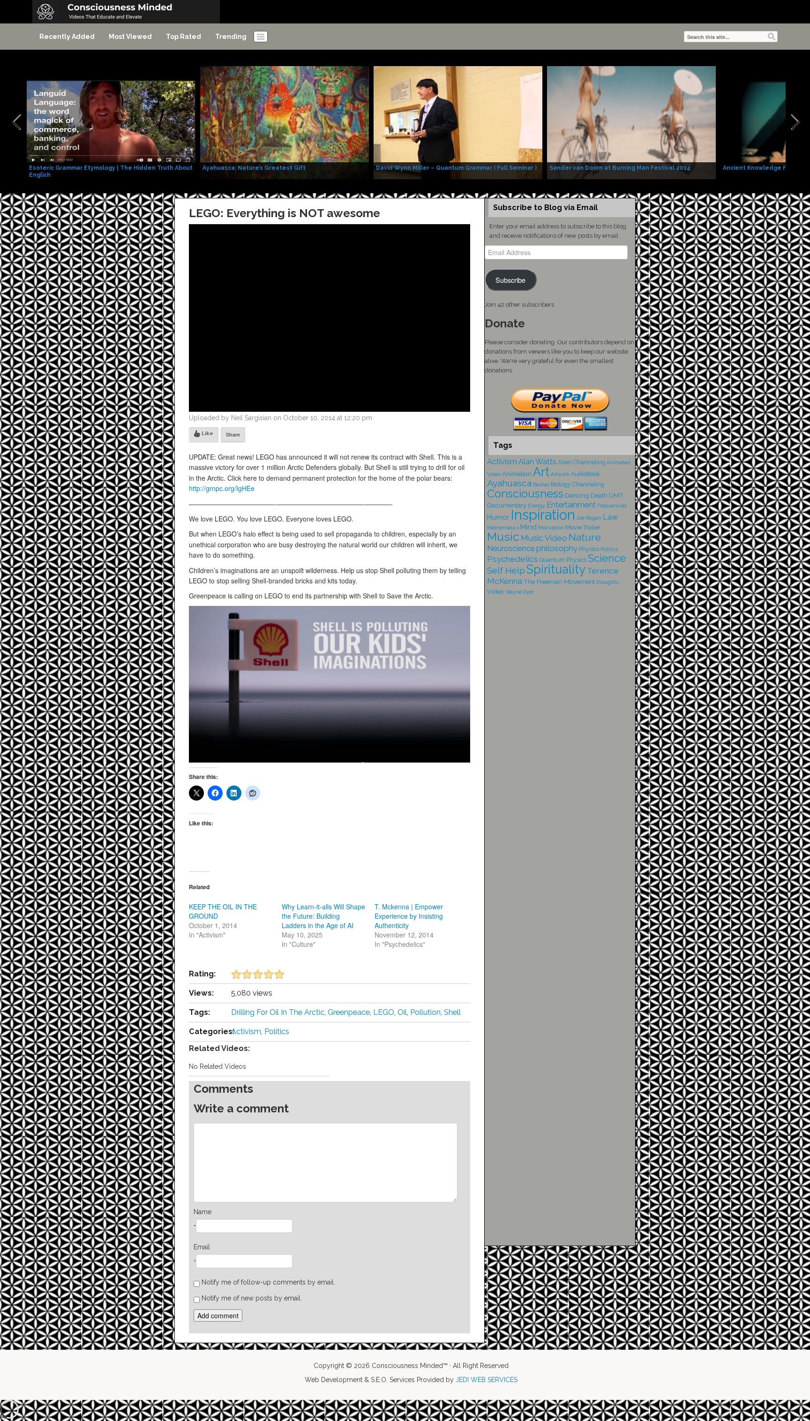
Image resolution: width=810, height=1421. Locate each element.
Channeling (588, 484)
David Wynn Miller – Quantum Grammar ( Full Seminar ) (456, 168)
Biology (561, 484)
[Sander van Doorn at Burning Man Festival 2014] (631, 122)
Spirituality (555, 569)
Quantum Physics (563, 559)
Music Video (544, 538)
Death (599, 495)
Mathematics (503, 527)
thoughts (607, 582)
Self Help (506, 570)
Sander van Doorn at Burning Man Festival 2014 (619, 168)
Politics (276, 1031)
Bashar (541, 484)
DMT (616, 495)
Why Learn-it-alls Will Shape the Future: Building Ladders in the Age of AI (323, 916)
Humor (498, 517)
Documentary (506, 505)
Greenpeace (349, 1012)
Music (503, 537)
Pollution (425, 1012)
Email (202, 1247)
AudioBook (585, 473)
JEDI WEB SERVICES (487, 1379)
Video (495, 591)
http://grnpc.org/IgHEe (222, 488)
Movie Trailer (582, 527)
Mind (528, 527)
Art (541, 472)
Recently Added (67, 36)
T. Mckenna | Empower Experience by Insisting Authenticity (409, 916)
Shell (452, 1012)
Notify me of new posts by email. (252, 1298)
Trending (231, 36)
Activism (246, 1031)
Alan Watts (537, 461)
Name (202, 1212)
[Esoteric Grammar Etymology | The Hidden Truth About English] (111, 122)
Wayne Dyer (519, 592)
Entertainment (571, 504)
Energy (536, 505)
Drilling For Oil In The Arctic (277, 1012)
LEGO (383, 1012)
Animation (517, 473)
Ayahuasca (509, 483)
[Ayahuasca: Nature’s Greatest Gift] (284, 122)
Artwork (560, 474)
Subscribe (510, 280)
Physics (589, 548)
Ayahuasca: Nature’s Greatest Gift (254, 168)
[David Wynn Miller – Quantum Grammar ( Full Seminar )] (458, 122)
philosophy (557, 548)
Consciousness (525, 493)
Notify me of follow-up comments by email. (268, 1282)
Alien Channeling (581, 462)
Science (607, 558)
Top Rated (183, 36)
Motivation (551, 527)
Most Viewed (130, 36)
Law (610, 517)
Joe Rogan (589, 518)
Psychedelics (512, 559)
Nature (585, 537)
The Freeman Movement (559, 581)
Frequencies (612, 505)
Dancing (577, 495)
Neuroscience (511, 548)
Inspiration (542, 514)
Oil (402, 1012)
